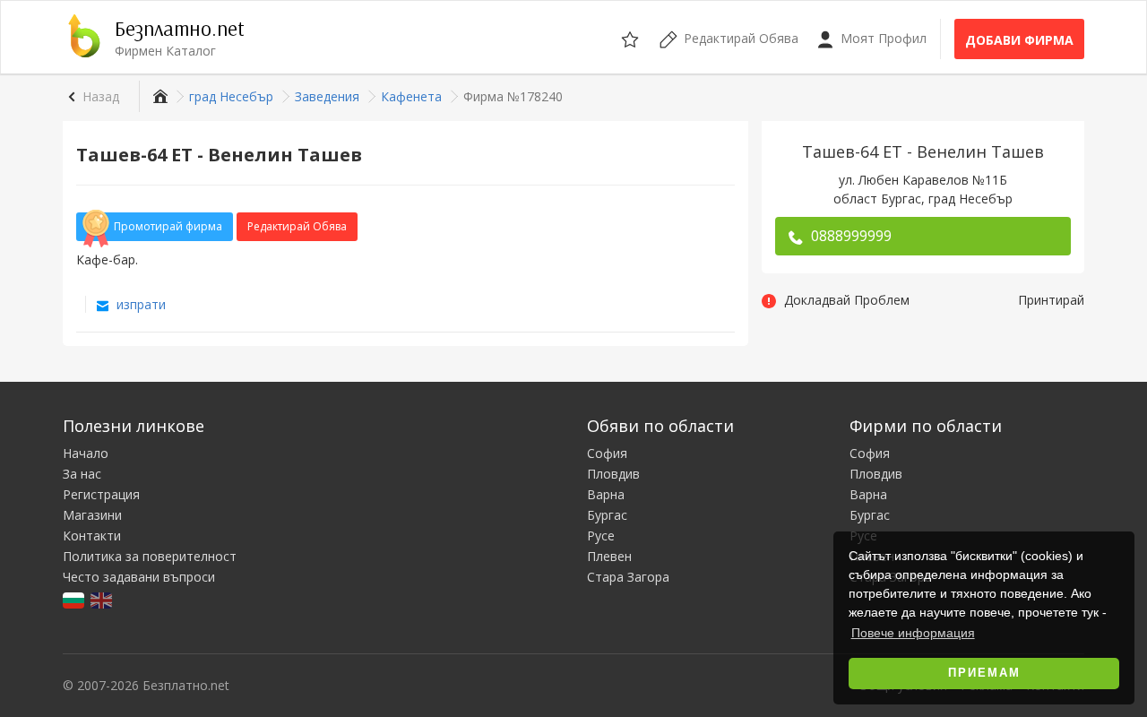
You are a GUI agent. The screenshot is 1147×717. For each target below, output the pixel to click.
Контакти (92, 535)
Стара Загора (628, 576)
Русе (601, 535)
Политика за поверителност (150, 556)
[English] (103, 599)
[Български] (75, 599)
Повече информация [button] (913, 633)
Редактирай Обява (297, 226)
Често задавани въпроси (139, 576)
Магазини (92, 514)
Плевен (609, 556)
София (607, 453)
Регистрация (101, 494)
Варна (606, 494)
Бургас (607, 514)
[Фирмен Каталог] (158, 96)
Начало (85, 453)
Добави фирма (1019, 39)
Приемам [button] (984, 673)
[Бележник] (631, 37)
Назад (100, 96)
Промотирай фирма (168, 226)
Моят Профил (882, 38)
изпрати (139, 304)
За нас (82, 473)
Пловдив (613, 473)
